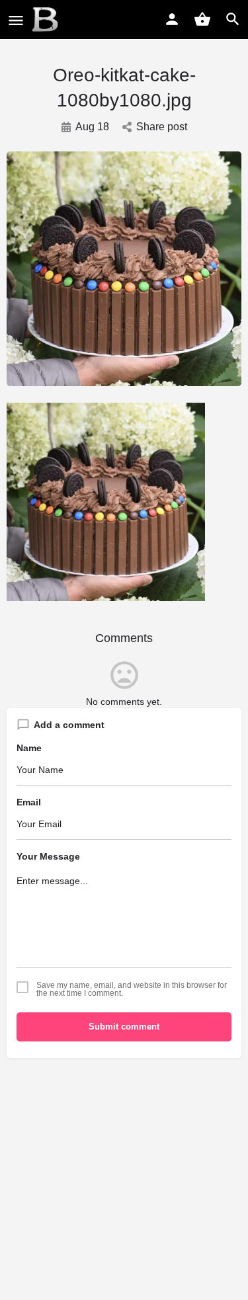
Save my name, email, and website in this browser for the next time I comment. (131, 989)
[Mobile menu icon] (16, 20)
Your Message (48, 856)
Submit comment (124, 1027)
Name (29, 748)
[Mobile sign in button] (172, 19)
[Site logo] (47, 20)
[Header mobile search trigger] (232, 19)
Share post (161, 126)
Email (29, 802)
